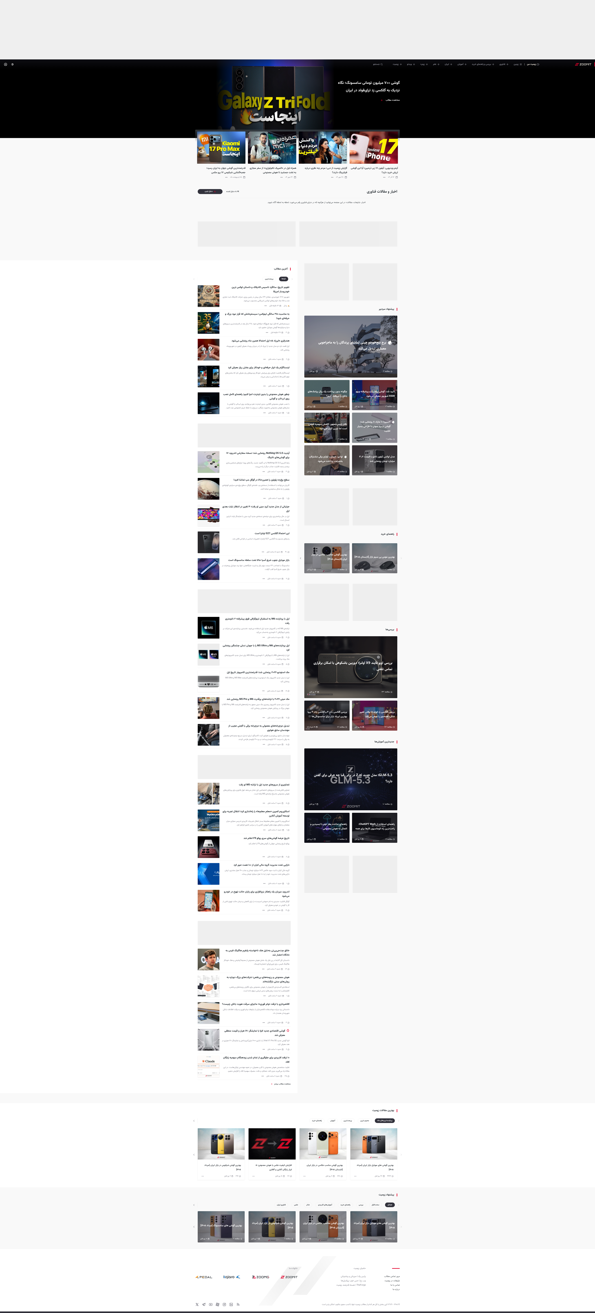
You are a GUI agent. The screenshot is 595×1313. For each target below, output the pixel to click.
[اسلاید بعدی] (300, 558)
